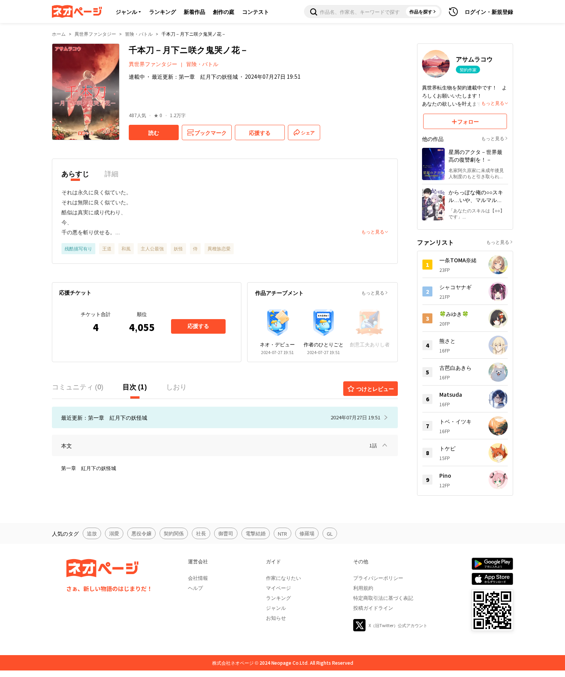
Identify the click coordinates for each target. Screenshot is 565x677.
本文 (66, 445)
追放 (92, 533)
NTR (282, 533)
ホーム (59, 33)
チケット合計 (96, 314)
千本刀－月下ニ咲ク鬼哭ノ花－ (193, 33)
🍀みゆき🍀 (454, 314)
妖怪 (178, 248)
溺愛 (114, 533)
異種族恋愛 (219, 248)
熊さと (447, 340)
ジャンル (126, 11)
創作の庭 (223, 11)
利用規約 (363, 587)
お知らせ (276, 617)
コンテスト (255, 11)
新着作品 (194, 11)
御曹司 (225, 533)
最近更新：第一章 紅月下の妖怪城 (195, 76)
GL (330, 533)
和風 (126, 248)
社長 (201, 533)
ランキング (162, 11)
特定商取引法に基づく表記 (383, 597)
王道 (106, 248)
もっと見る (372, 292)
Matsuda (450, 394)
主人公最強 (152, 248)
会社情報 (198, 577)
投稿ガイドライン (373, 607)
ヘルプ (195, 587)
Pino (445, 475)
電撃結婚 (256, 533)
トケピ (447, 448)
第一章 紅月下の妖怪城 (88, 468)
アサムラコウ (474, 58)
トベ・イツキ (455, 421)
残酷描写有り (78, 248)
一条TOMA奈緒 (458, 260)
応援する (198, 326)
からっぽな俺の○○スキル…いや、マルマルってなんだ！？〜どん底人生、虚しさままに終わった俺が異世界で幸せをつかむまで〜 (476, 196)
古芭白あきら (455, 367)
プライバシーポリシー (378, 577)
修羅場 (306, 533)
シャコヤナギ (455, 287)
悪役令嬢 (141, 533)
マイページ (278, 587)
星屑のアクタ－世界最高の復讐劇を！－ (475, 155)
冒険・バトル (139, 33)
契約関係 (174, 533)
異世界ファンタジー (95, 33)
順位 (142, 314)
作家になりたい (283, 577)
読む (153, 132)
